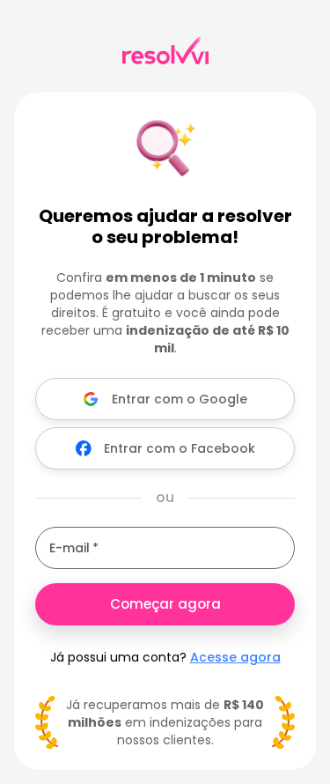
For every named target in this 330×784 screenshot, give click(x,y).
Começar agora (165, 604)
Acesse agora (235, 657)
